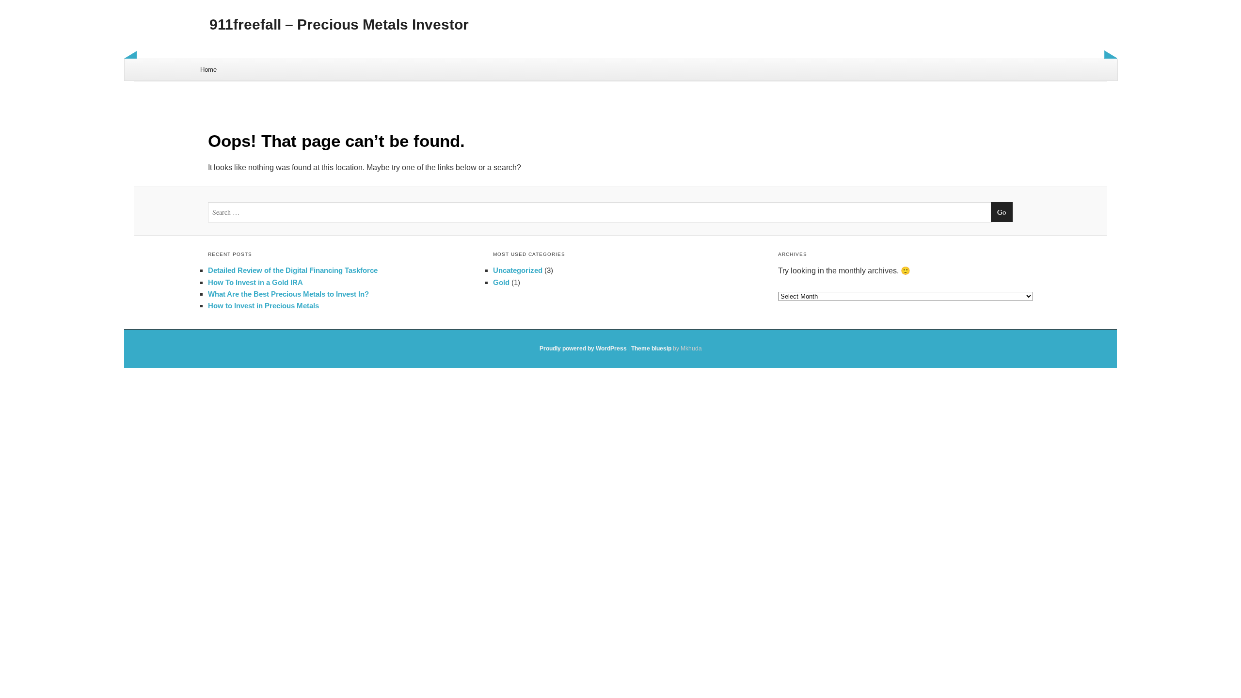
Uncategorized (517, 270)
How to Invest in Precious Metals (263, 305)
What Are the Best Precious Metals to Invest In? (288, 294)
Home (208, 69)
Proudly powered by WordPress (583, 348)
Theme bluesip (651, 348)
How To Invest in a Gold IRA (255, 282)
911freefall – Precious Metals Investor (339, 24)
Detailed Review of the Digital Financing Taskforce (293, 270)
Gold (501, 282)
